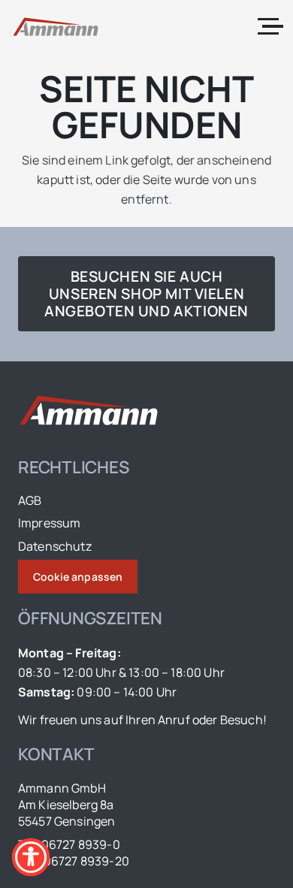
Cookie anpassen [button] (77, 576)
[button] (270, 26)
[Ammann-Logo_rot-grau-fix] (55, 26)
